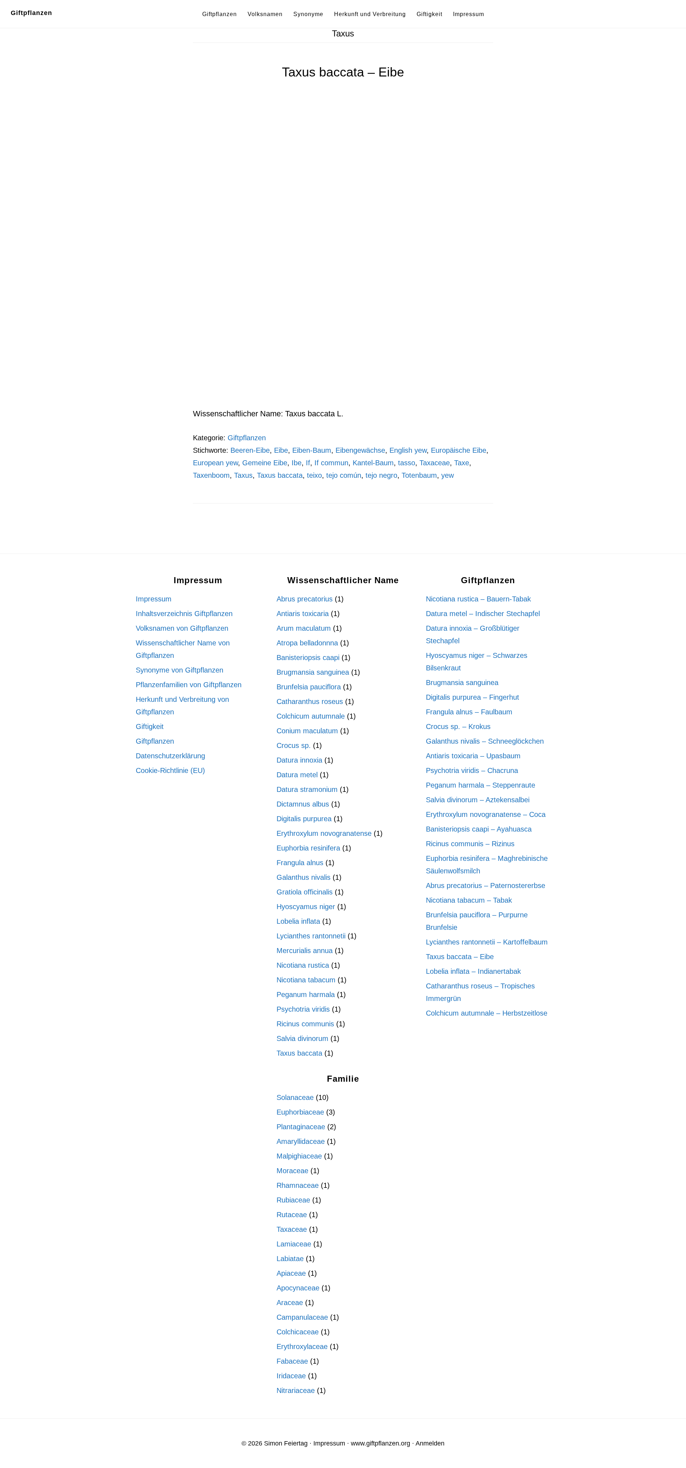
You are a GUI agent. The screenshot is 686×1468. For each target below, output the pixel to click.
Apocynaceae (298, 1288)
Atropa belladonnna (307, 643)
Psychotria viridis (303, 1009)
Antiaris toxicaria (303, 614)
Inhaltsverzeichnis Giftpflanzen (184, 614)
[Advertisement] (343, 354)
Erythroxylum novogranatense (324, 833)
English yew (408, 450)
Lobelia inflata (298, 921)
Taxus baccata (280, 475)
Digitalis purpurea (304, 819)
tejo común (343, 475)
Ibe (297, 463)
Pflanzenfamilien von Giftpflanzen (189, 685)
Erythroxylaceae (302, 1346)
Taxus (243, 475)
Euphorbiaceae (300, 1112)
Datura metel (297, 775)
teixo (314, 475)
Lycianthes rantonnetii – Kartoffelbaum (487, 942)
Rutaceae (292, 1215)
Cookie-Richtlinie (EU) (170, 770)
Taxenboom (211, 475)
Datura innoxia (299, 760)
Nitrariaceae (296, 1390)
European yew (215, 463)
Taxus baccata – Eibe (343, 72)
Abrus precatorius (305, 599)
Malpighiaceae (299, 1156)
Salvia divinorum (302, 1038)
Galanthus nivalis (303, 877)
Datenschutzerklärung (170, 756)
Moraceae (292, 1171)
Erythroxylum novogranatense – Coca (486, 814)
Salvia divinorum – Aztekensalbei (478, 800)
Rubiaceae (293, 1200)
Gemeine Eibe (264, 463)
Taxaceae (434, 463)
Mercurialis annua (305, 950)
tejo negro (381, 475)
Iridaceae (291, 1376)
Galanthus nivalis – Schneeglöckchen (485, 741)
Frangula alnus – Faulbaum (469, 712)
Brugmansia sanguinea (313, 672)
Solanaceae (295, 1097)
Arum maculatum (304, 628)
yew (447, 475)
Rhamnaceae (298, 1185)
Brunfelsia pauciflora (309, 687)
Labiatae (290, 1259)
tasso (406, 463)
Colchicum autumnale (311, 716)
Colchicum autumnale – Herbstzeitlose (486, 1013)
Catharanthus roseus (310, 701)
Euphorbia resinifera (308, 848)
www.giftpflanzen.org (380, 1443)
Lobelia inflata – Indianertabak (473, 971)
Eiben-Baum (311, 450)
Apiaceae (291, 1273)
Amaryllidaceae (301, 1141)
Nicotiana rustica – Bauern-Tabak (478, 599)
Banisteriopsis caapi (308, 657)
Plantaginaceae (301, 1127)
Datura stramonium (307, 789)
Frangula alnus (300, 863)
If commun (331, 463)
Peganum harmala (306, 994)
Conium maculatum (307, 731)
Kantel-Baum (373, 463)
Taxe (461, 463)
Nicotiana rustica (303, 965)
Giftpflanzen (31, 12)
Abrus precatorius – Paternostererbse (485, 885)
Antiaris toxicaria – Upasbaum (473, 756)
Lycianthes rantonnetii (311, 936)
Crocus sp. (294, 745)
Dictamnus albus (303, 804)
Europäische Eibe (458, 450)
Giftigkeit (150, 726)
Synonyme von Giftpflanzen (179, 670)
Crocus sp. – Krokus (458, 726)
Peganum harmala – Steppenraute (480, 785)
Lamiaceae (294, 1244)
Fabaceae (292, 1361)
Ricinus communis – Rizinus (470, 844)
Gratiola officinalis (305, 892)
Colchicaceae (298, 1332)
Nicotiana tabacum (306, 980)
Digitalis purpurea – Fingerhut (472, 697)
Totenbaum (419, 475)
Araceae (290, 1302)
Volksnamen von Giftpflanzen (182, 628)
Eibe (281, 450)
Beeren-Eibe (250, 450)
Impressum (154, 599)
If (308, 463)
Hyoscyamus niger (306, 907)
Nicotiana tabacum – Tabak (469, 900)
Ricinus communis (305, 1024)
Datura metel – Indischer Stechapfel (483, 614)
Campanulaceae (302, 1317)
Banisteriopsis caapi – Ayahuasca (479, 829)
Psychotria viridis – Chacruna (472, 770)
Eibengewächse (360, 450)
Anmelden (430, 1443)
